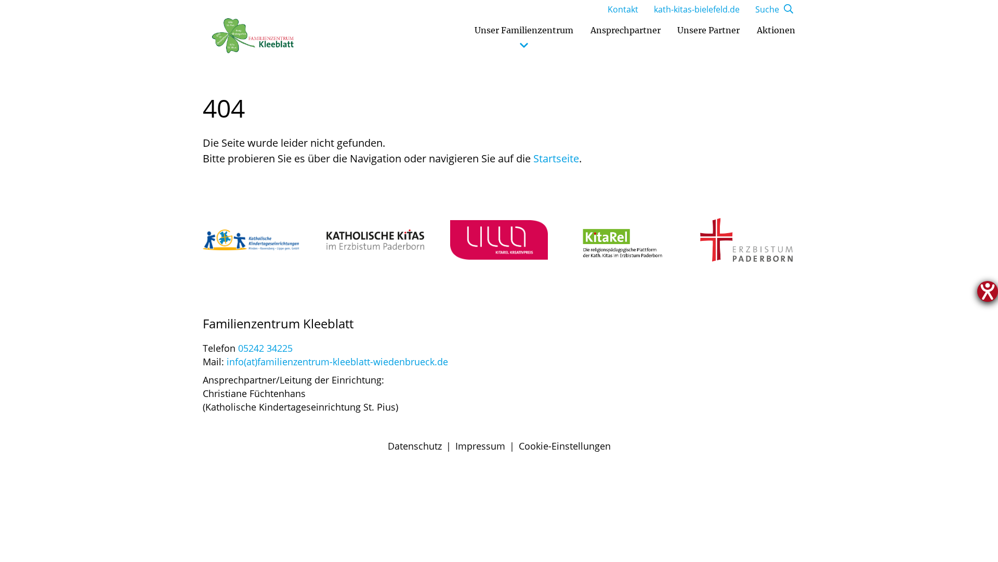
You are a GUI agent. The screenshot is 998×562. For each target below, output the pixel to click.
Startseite (556, 158)
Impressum (480, 446)
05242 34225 (265, 348)
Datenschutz (415, 446)
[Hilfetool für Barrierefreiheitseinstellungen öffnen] (987, 291)
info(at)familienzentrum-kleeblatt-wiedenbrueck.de (337, 361)
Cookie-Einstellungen (565, 446)
